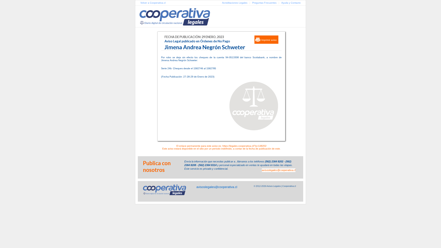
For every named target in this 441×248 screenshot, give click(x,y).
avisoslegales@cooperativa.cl (278, 170)
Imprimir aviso (269, 40)
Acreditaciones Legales (234, 2)
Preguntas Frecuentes (264, 2)
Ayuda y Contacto (291, 2)
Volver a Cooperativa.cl (153, 2)
